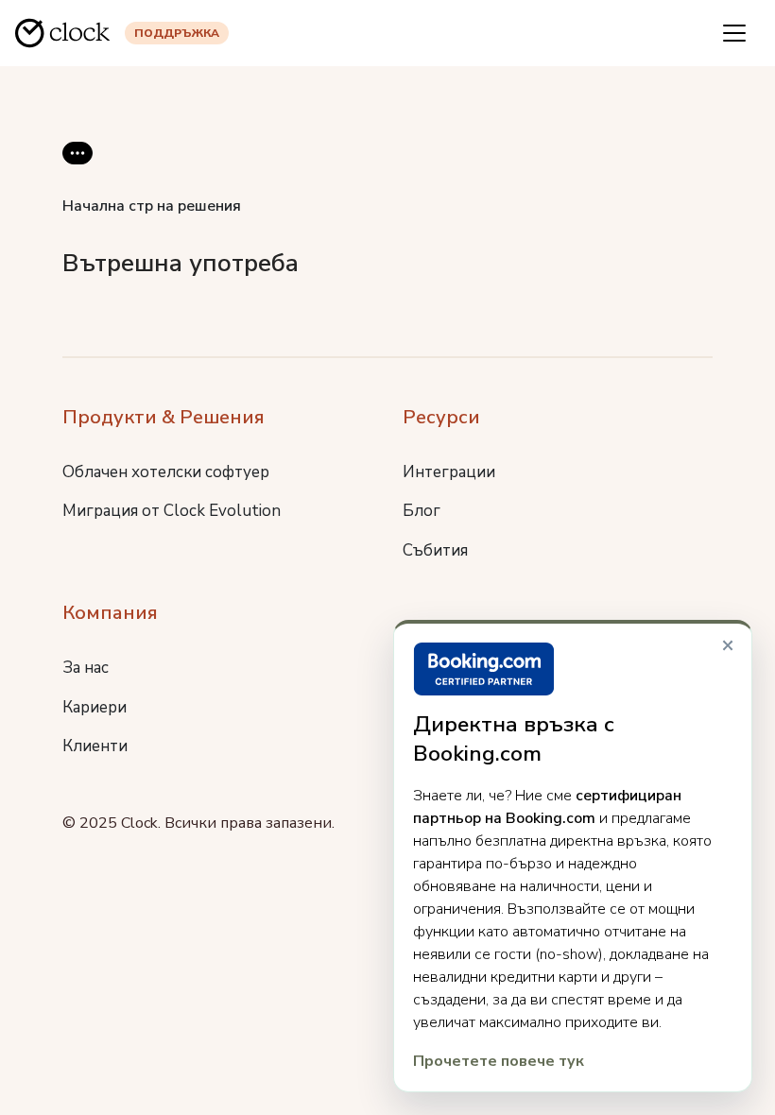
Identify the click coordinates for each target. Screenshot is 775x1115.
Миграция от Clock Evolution (171, 511)
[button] (77, 168)
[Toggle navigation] (734, 33)
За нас (85, 667)
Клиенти (95, 746)
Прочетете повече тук (498, 1061)
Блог (421, 511)
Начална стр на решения (151, 206)
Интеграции (449, 472)
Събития (435, 550)
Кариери (94, 707)
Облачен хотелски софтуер (165, 472)
